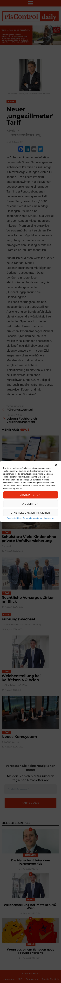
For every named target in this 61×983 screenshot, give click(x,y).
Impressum (49, 518)
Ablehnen (30, 503)
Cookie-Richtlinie (14, 518)
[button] (56, 464)
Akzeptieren (30, 494)
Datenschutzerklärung (32, 518)
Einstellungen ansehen (30, 512)
